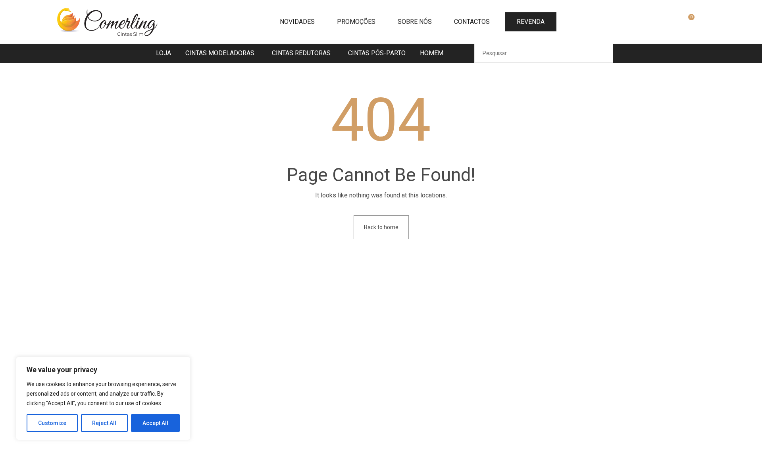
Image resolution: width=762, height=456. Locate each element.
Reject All (104, 423)
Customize (52, 423)
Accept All (155, 423)
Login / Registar (669, 22)
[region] (103, 398)
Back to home (381, 227)
